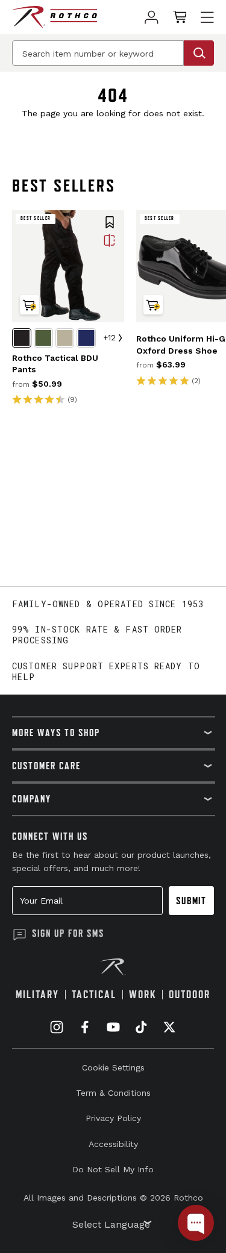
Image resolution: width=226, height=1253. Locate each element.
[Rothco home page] (54, 17)
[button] (109, 223)
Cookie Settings (113, 1067)
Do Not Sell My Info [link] (113, 1169)
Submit (191, 900)
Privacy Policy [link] (113, 1118)
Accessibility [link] (113, 1144)
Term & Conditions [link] (113, 1093)
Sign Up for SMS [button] (68, 933)
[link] (152, 17)
